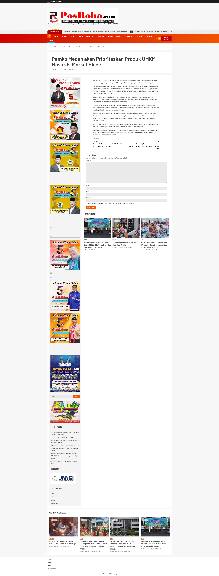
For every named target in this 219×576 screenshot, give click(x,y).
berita (97, 138)
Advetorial (128, 36)
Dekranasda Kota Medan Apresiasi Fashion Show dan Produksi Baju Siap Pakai (108, 144)
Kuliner (118, 36)
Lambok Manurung (58, 69)
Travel (51, 40)
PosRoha (106, 574)
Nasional (139, 36)
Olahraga (149, 36)
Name (88, 185)
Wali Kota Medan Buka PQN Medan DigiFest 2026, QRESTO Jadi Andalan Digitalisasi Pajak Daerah (97, 245)
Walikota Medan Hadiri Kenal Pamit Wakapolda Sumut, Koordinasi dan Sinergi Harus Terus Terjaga (154, 245)
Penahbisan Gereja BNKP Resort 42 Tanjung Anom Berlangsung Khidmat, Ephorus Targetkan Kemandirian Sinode (64, 440)
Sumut (64, 36)
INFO (52, 497)
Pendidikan (100, 36)
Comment (89, 161)
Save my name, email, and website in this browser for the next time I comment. (111, 203)
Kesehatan (89, 36)
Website (88, 197)
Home (52, 494)
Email (88, 191)
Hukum (80, 36)
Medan (55, 36)
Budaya (110, 36)
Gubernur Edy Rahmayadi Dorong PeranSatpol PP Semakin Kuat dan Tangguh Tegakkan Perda (144, 145)
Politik (72, 36)
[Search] (157, 38)
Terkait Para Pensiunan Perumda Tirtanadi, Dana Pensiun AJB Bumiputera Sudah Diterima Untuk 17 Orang (134, 31)
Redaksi (52, 500)
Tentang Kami (54, 503)
